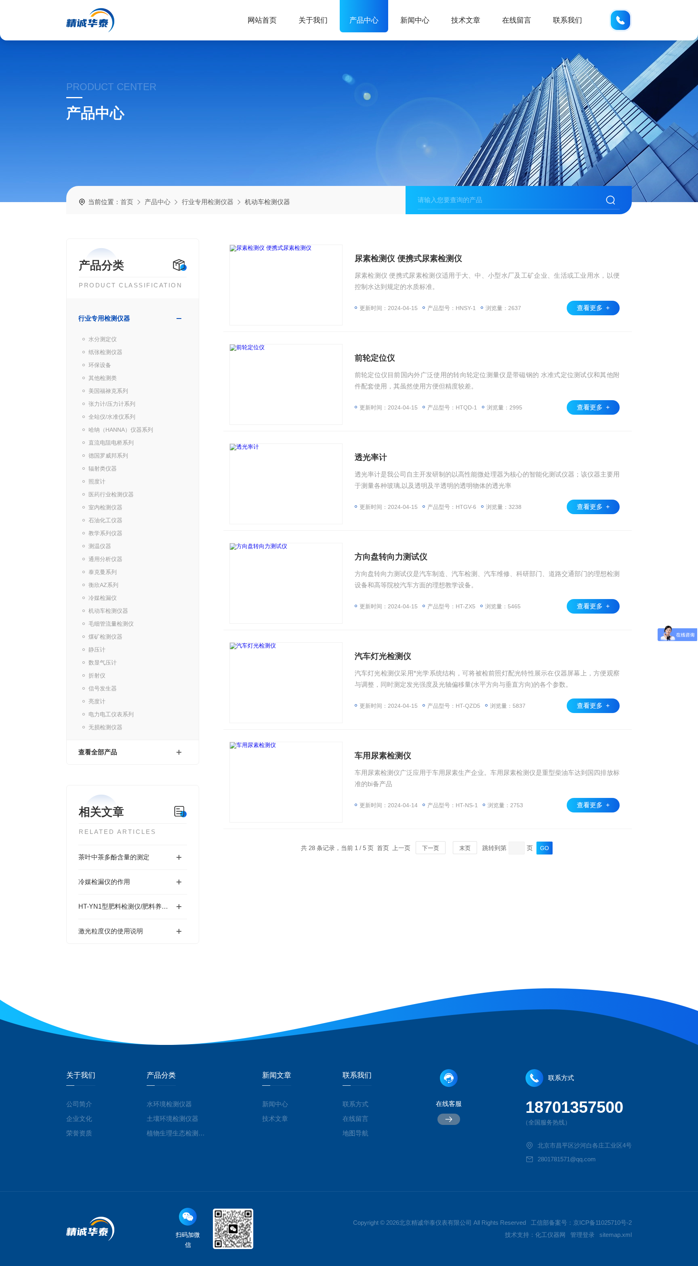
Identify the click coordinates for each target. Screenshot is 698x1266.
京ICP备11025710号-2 (602, 1222)
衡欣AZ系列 (103, 585)
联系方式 (355, 1104)
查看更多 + (593, 307)
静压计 (96, 649)
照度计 (96, 481)
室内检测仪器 (105, 507)
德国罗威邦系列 (108, 455)
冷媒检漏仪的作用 (104, 881)
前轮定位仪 (375, 357)
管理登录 (582, 1234)
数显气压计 (102, 662)
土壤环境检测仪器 (172, 1118)
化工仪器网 (550, 1234)
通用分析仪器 (105, 559)
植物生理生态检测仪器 (179, 1133)
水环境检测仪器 (169, 1104)
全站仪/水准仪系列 (111, 417)
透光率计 (371, 457)
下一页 (430, 848)
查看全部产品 (97, 752)
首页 (126, 201)
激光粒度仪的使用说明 (110, 931)
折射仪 (96, 675)
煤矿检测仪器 (105, 636)
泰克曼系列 (102, 572)
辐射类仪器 (102, 468)
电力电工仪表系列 (111, 714)
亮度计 (96, 701)
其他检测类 (102, 378)
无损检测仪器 (105, 727)
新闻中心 (414, 20)
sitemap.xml (615, 1234)
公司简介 (79, 1104)
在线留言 (516, 20)
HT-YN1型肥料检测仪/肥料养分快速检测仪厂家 (132, 906)
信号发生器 (102, 688)
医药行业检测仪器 (111, 494)
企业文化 (79, 1118)
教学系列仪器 (105, 533)
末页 (465, 848)
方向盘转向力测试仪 (391, 556)
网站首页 (262, 20)
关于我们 (313, 20)
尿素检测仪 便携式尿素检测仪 (408, 258)
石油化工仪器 (105, 520)
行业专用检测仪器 (207, 201)
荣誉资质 (79, 1133)
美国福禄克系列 (108, 391)
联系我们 (567, 20)
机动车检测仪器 (108, 611)
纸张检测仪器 (105, 352)
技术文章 (465, 20)
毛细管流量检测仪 (111, 623)
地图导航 (355, 1133)
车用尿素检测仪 (383, 755)
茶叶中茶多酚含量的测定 (113, 857)
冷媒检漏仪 (102, 598)
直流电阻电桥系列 (111, 442)
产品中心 (363, 20)
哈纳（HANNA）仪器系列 (120, 429)
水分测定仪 (102, 339)
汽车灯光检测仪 (383, 656)
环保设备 (99, 365)
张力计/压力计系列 (111, 404)
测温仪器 (99, 546)
